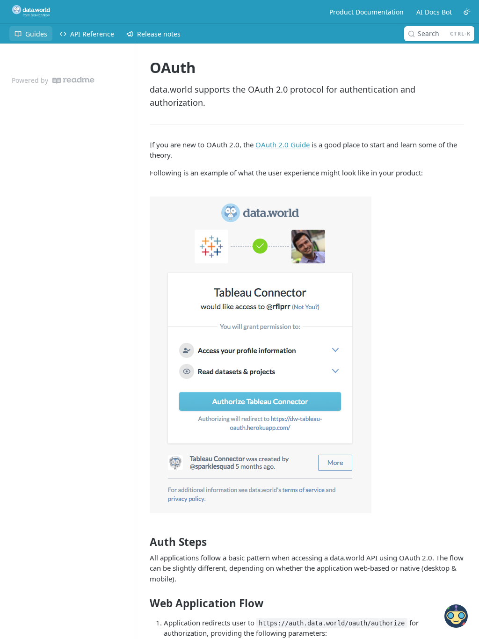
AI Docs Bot (434, 11)
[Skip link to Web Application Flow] (143, 603)
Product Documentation (366, 11)
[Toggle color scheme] (466, 11)
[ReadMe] (73, 80)
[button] (307, 355)
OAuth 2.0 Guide (282, 144)
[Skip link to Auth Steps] (143, 542)
